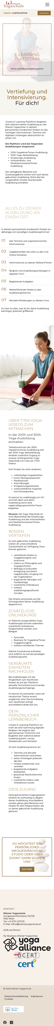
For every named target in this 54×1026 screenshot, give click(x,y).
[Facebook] (5, 1022)
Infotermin (44, 13)
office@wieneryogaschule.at (26, 924)
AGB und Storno (11, 930)
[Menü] (47, 4)
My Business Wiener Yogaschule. (20, 936)
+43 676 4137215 (16, 921)
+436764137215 (19, 13)
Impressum (37, 996)
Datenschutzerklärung (16, 996)
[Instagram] (11, 1022)
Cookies (8, 999)
